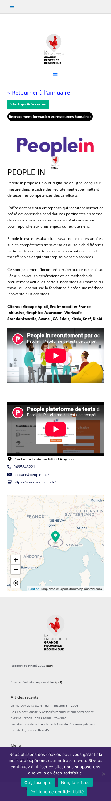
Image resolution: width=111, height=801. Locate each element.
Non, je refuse (75, 782)
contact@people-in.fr (31, 474)
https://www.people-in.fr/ (35, 481)
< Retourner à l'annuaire (38, 92)
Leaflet (33, 588)
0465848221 (24, 466)
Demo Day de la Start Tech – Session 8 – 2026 (44, 705)
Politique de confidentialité (57, 791)
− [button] (16, 569)
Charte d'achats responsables (33, 682)
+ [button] (16, 560)
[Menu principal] (55, 74)
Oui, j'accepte (38, 782)
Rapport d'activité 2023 (28, 665)
